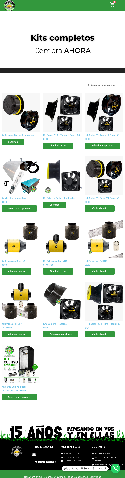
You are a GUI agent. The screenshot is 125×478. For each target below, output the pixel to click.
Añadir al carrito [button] (58, 145)
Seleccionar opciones (102, 145)
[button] (62, 2)
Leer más (13, 142)
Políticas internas (45, 461)
